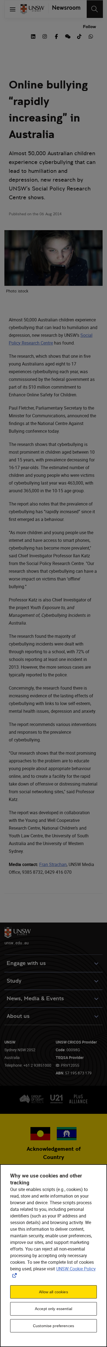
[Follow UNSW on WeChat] (68, 35)
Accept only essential (53, 1308)
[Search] (95, 9)
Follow (89, 26)
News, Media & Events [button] (35, 998)
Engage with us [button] (26, 963)
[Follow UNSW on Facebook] (56, 35)
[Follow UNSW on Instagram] (45, 35)
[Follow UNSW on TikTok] (79, 35)
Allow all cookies (53, 1292)
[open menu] (13, 9)
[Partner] (64, 9)
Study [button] (14, 981)
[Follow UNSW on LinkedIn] (33, 35)
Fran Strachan (53, 864)
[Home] (32, 9)
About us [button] (18, 1016)
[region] (53, 1255)
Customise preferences (53, 1326)
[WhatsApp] (91, 35)
